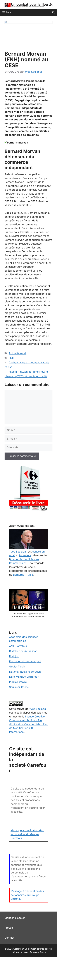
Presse (9, 927)
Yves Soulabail (38, 708)
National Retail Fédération (25, 671)
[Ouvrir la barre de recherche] (53, 12)
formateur (25, 555)
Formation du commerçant (25, 661)
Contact (9, 937)
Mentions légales (15, 917)
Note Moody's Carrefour (23, 676)
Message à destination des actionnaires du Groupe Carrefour (27, 834)
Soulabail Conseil (19, 687)
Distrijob (14, 656)
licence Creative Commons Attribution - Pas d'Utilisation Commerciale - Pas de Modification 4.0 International (28, 724)
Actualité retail (17, 353)
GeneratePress (37, 952)
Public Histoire (18, 681)
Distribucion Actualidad (23, 651)
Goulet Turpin (17, 666)
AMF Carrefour (18, 646)
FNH (11, 357)
